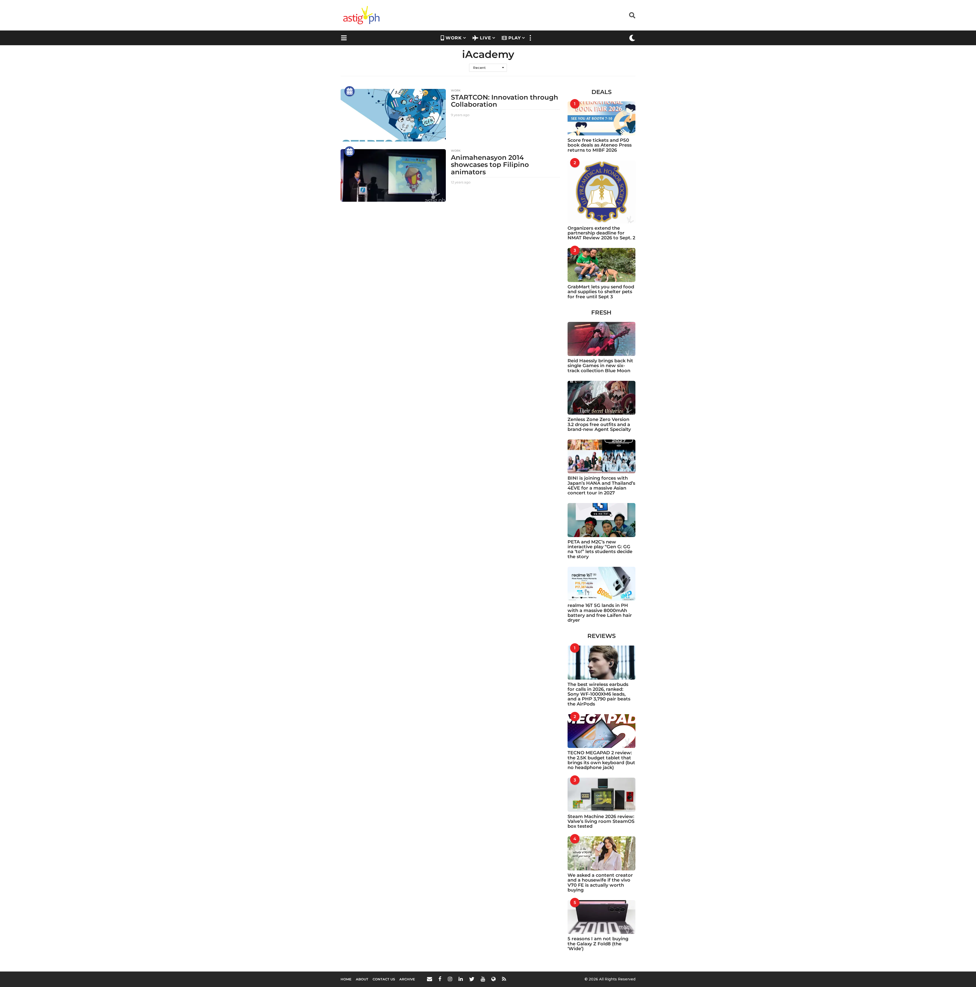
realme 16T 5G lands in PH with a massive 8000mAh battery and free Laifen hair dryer (600, 613)
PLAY (514, 37)
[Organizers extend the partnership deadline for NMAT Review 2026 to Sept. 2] (602, 191)
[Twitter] (471, 978)
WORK (454, 37)
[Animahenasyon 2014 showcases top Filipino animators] (393, 175)
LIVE (485, 37)
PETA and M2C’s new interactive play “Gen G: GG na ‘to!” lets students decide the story (600, 549)
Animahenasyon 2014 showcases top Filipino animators (490, 164)
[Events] (349, 91)
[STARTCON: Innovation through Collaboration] (393, 115)
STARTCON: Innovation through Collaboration (504, 101)
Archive (407, 979)
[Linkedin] (461, 978)
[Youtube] (483, 978)
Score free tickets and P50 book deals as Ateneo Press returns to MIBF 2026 (600, 145)
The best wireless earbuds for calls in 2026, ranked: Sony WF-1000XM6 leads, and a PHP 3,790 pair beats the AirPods (599, 694)
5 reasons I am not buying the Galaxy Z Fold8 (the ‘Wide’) (598, 943)
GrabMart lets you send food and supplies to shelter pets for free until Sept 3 (601, 292)
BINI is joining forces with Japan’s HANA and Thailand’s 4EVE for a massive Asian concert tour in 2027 (601, 485)
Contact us (384, 979)
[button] (632, 15)
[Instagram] (450, 978)
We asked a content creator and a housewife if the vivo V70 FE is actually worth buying (600, 882)
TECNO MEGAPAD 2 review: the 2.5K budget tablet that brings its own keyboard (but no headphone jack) (601, 760)
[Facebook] (439, 978)
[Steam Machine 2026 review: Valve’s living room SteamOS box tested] (602, 795)
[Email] (429, 978)
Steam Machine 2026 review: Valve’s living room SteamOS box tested (601, 821)
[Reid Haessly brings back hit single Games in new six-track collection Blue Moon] (602, 339)
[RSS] (504, 978)
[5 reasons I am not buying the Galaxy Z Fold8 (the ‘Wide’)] (602, 917)
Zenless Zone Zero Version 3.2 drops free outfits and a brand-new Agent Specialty (599, 424)
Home (346, 979)
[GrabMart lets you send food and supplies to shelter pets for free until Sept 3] (602, 265)
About (362, 979)
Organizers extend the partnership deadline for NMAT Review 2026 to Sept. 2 (601, 233)
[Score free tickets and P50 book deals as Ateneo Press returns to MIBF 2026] (602, 118)
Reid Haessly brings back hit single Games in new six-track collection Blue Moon (600, 365)
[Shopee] (493, 978)
